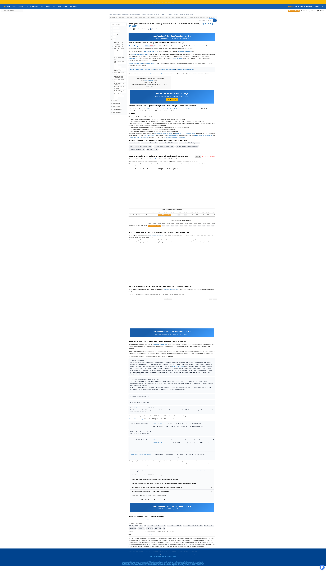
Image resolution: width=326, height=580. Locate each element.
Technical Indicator (117, 112)
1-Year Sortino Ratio (118, 50)
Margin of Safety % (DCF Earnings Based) (187, 146)
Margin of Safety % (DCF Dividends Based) (142, 69)
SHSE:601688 (132, 528)
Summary (112, 17)
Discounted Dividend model (184, 51)
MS (145, 526)
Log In (297, 6)
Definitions (169, 14)
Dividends (115, 100)
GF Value (116, 65)
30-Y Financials (120, 17)
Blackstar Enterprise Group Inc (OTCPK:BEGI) (153, 14)
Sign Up (302, 6)
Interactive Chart (155, 17)
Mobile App (155, 551)
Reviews (65, 6)
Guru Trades (142, 17)
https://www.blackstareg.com (150, 535)
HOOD (157, 526)
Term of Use (141, 551)
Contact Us (182, 551)
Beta (115, 59)
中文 (186, 551)
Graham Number (117, 67)
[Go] (215, 20)
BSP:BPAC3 (179, 526)
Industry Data (160, 554)
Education (309, 6)
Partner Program (172, 551)
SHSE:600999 (158, 528)
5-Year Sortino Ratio (118, 55)
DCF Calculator (168, 554)
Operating (196, 17)
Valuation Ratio (116, 31)
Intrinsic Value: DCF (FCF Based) (163, 133)
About (133, 551)
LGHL (141, 526)
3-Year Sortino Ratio (118, 53)
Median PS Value (118, 94)
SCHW (152, 526)
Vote (207, 17)
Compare (177, 17)
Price (114, 40)
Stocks (118, 14)
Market (41, 6)
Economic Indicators (178, 366)
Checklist (202, 17)
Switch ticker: (201, 20)
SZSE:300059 (195, 526)
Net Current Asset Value (153, 108)
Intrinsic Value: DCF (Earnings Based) (185, 133)
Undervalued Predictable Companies (175, 137)
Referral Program (163, 551)
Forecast (127, 17)
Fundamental (116, 28)
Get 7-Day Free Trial (293, 10)
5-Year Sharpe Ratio (118, 46)
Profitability (115, 34)
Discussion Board (177, 554)
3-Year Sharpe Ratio (118, 44)
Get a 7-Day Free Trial (165, 215)
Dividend (136, 17)
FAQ (178, 551)
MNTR (136, 526)
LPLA (212, 526)
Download (198, 156)
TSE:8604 (206, 526)
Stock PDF (183, 17)
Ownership (190, 17)
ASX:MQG (163, 526)
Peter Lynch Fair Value (119, 96)
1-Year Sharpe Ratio (118, 42)
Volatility (116, 98)
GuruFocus (112, 14)
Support (317, 6)
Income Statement (117, 103)
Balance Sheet (116, 106)
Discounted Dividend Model (167, 69)
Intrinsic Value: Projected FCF (149, 143)
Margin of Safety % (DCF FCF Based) (164, 146)
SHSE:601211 (186, 526)
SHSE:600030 (170, 526)
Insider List (136, 554)
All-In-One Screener (192, 551)
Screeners (21, 6)
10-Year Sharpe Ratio (119, 48)
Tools (53, 6)
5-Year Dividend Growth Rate (137, 149)
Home (13, 6)
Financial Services (126, 14)
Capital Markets (136, 14)
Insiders (34, 6)
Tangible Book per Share (167, 108)
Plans (183, 554)
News (47, 6)
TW (164, 528)
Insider (148, 17)
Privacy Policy (148, 551)
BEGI (149, 46)
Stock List (126, 554)
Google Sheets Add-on (197, 554)
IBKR (201, 526)
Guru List (131, 554)
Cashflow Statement (117, 109)
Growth (114, 37)
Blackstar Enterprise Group (136, 46)
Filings (162, 17)
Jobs (137, 551)
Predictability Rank (133, 58)
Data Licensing (73, 6)
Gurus (28, 6)
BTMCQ (131, 526)
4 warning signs (201, 46)
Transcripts (167, 17)
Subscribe (291, 6)
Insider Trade (143, 554)
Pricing (59, 6)
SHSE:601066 (141, 528)
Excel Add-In (188, 554)
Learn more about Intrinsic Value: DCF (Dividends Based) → (198, 471)
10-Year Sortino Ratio (119, 57)
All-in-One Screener (148, 135)
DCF (131, 17)
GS (148, 526)
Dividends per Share (152, 149)
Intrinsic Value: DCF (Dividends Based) (183, 14)
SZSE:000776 (149, 528)
